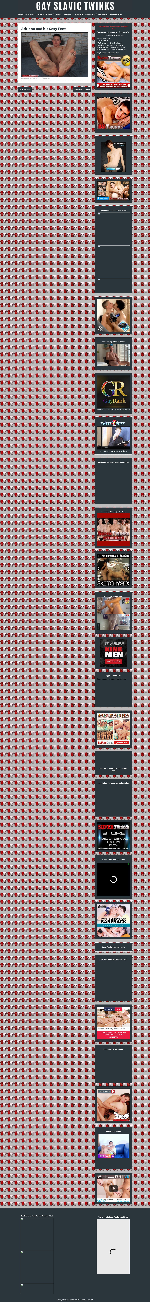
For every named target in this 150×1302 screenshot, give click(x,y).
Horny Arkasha (81, 89)
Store (49, 15)
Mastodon (90, 15)
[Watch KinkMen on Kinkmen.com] (113, 653)
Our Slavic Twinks (34, 15)
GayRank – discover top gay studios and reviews (113, 409)
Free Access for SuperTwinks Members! (113, 451)
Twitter (79, 15)
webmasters (115, 15)
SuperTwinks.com (109, 35)
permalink (47, 78)
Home (20, 15)
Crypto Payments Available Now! (108, 53)
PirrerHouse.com (103, 49)
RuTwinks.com (103, 43)
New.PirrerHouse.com (118, 47)
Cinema (58, 15)
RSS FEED (102, 15)
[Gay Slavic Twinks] (75, 6)
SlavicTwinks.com (104, 38)
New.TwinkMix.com (116, 45)
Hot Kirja (25, 89)
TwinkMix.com (37, 78)
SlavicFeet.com (27, 78)
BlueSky (68, 15)
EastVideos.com (103, 47)
